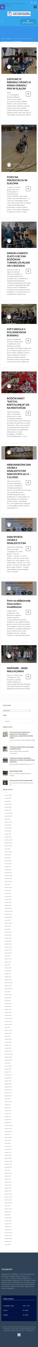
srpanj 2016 (8, 1140)
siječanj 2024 (8, 872)
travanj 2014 (8, 1221)
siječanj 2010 (8, 1241)
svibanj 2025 (8, 828)
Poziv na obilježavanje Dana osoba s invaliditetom (19, 603)
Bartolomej (16, 66)
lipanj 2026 (8, 801)
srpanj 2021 (8, 962)
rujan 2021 (7, 956)
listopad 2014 (8, 1203)
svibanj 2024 (8, 860)
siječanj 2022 (8, 944)
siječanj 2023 (8, 908)
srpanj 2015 (8, 1176)
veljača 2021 (8, 977)
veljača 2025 (8, 837)
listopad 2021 (8, 953)
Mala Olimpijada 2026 (16, 771)
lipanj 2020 (8, 1000)
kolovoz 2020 (8, 994)
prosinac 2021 (8, 947)
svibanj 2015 (8, 1182)
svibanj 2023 (8, 896)
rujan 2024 (7, 849)
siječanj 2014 (8, 1229)
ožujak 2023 (8, 902)
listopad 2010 (8, 1238)
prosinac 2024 (8, 840)
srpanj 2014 (8, 1212)
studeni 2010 (8, 1235)
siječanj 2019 (8, 1051)
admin (15, 655)
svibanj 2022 (8, 932)
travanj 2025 (8, 831)
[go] (32, 721)
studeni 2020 (8, 985)
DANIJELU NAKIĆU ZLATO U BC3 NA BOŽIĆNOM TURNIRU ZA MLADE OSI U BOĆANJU (18, 259)
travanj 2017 (8, 1113)
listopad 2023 (8, 881)
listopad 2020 (8, 988)
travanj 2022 (8, 935)
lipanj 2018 (8, 1072)
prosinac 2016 (8, 1125)
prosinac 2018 (8, 1054)
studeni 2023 (8, 878)
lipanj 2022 (8, 929)
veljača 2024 (8, 869)
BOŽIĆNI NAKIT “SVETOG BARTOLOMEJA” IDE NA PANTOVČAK (18, 403)
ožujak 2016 (8, 1152)
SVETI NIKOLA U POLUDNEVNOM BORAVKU (16, 332)
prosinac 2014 (8, 1197)
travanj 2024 (8, 863)
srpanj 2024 (8, 855)
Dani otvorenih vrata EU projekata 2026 (21, 780)
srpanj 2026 (8, 798)
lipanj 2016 (8, 1143)
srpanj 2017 (8, 1104)
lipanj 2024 (8, 858)
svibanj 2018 (8, 1075)
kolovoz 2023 (8, 887)
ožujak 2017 (8, 1116)
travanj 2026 (8, 807)
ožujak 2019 (8, 1045)
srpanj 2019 (8, 1033)
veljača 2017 (8, 1119)
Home (2, 38)
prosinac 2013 (8, 1232)
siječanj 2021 (8, 980)
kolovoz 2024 (8, 852)
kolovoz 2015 (8, 1173)
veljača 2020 (8, 1012)
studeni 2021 (8, 950)
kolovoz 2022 (8, 923)
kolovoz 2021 (8, 959)
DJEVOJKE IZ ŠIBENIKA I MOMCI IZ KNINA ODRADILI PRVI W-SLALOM (19, 84)
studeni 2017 (8, 1093)
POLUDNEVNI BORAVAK (18, 389)
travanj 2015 (8, 1185)
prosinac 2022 (8, 911)
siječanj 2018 (8, 1087)
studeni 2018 (8, 1057)
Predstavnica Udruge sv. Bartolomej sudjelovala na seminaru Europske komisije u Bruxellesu (22, 760)
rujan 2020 (7, 991)
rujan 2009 (7, 1244)
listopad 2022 (8, 917)
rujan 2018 (7, 1063)
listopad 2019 (8, 1024)
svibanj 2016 (8, 1146)
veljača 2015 (8, 1191)
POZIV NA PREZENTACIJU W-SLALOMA (17, 180)
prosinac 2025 (8, 813)
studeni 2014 (8, 1200)
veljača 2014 (8, 1226)
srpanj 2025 (8, 825)
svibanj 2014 (8, 1218)
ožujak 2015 (8, 1188)
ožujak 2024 (8, 866)
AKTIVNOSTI (9, 70)
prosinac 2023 (8, 875)
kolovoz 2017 (8, 1102)
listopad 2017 (8, 1096)
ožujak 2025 (8, 834)
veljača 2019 (8, 1048)
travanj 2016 (8, 1149)
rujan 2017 (7, 1099)
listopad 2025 (8, 816)
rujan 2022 (7, 920)
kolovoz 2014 (8, 1209)
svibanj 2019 (8, 1039)
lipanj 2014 (8, 1215)
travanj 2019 (8, 1042)
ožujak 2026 (8, 810)
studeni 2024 (8, 843)
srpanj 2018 (8, 1069)
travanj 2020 (8, 1006)
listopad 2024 (8, 846)
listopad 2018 (8, 1060)
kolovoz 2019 (8, 1030)
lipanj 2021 (8, 965)
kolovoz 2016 (8, 1137)
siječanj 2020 (8, 1015)
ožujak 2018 (8, 1081)
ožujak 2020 (8, 1009)
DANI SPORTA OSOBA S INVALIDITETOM (16, 540)
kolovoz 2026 (8, 795)
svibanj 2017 (8, 1110)
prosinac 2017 (8, 1090)
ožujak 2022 (8, 938)
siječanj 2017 (8, 1122)
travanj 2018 (8, 1078)
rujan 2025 (7, 819)
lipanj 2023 (8, 893)
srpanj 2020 (8, 997)
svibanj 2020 (8, 1003)
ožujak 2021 (8, 974)
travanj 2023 (8, 899)
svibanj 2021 (8, 968)
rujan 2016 (7, 1134)
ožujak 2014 (8, 1224)
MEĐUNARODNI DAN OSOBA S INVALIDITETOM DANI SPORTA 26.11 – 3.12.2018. (19, 471)
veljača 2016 (8, 1155)
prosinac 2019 (8, 1018)
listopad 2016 (8, 1131)
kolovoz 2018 (8, 1066)
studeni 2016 (8, 1128)
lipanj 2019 (8, 1036)
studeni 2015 (8, 1164)
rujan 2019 (7, 1027)
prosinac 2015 (8, 1161)
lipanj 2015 (8, 1179)
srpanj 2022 (8, 926)
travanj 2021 (8, 971)
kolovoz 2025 (8, 822)
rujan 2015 (7, 1170)
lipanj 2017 (8, 1107)
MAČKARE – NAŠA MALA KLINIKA (17, 670)
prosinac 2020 (8, 982)
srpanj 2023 (8, 890)
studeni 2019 (8, 1021)
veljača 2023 (8, 905)
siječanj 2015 (8, 1194)
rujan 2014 (7, 1206)
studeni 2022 (8, 914)
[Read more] (28, 96)
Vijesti (14, 70)
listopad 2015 (8, 1167)
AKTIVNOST (9, 38)
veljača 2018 (8, 1084)
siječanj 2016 (8, 1158)
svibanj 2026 (8, 804)
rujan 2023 (7, 884)
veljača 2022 (8, 941)
